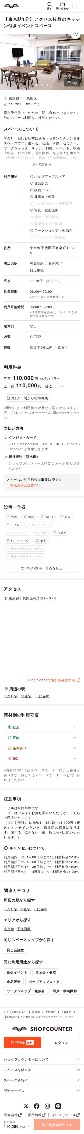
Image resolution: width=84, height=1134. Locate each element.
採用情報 (35, 1114)
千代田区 (30, 98)
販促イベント (17, 972)
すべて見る (40, 164)
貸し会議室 (15, 950)
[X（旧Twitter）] (25, 1106)
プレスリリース (64, 1114)
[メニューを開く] (76, 6)
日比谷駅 (37, 270)
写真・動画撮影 (65, 990)
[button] (42, 62)
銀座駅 (54, 263)
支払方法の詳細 (22, 485)
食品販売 (14, 981)
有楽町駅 (37, 263)
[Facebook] (36, 1106)
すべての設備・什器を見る (42, 567)
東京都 (14, 98)
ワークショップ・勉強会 (26, 990)
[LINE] (58, 1106)
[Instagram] (47, 1106)
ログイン (61, 1042)
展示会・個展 (45, 972)
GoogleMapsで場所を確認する (51, 680)
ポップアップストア (44, 981)
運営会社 (11, 1114)
